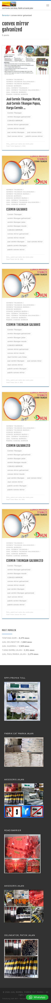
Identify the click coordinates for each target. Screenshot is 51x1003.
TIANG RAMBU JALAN (12, 650)
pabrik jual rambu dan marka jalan (22, 144)
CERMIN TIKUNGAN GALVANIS (23, 325)
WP (16, 999)
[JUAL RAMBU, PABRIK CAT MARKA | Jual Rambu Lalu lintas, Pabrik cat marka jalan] (9, 4)
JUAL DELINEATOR (10, 642)
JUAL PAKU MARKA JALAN (14, 654)
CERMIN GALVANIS (16, 209)
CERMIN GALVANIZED (18, 446)
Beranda (5, 15)
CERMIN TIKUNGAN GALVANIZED (24, 561)
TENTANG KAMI (9, 638)
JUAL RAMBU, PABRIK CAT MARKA (27, 992)
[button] (37, 997)
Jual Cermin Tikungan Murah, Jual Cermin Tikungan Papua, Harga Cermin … (23, 103)
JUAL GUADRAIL (9, 646)
